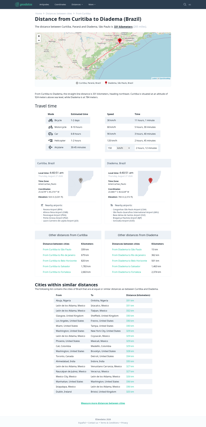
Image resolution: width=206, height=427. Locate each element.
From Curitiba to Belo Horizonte (60, 260)
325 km (130, 391)
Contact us (93, 422)
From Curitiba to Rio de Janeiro (59, 255)
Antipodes (44, 4)
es (190, 4)
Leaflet (154, 78)
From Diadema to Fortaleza (126, 272)
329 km (130, 330)
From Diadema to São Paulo (127, 249)
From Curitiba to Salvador (56, 266)
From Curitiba (83, 13)
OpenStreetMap (164, 78)
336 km (130, 381)
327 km (130, 366)
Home (38, 13)
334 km (130, 356)
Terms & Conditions (109, 422)
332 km (130, 310)
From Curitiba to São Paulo (57, 249)
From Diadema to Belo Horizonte (129, 260)
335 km (130, 361)
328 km (130, 351)
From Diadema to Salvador (126, 266)
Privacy (124, 422)
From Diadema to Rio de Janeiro (129, 255)
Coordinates (60, 4)
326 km (130, 376)
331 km (130, 300)
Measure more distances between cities (103, 403)
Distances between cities (59, 13)
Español (82, 422)
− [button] (39, 40)
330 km (130, 315)
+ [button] (39, 36)
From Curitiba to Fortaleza (57, 272)
